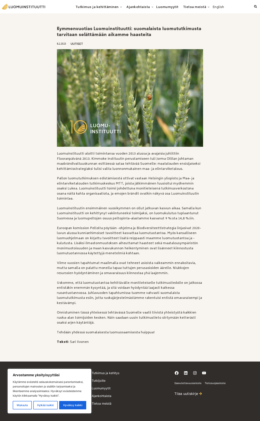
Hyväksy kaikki (72, 405)
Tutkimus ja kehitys (105, 373)
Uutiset (77, 44)
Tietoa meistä (101, 403)
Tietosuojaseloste (215, 383)
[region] (49, 391)
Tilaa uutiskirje (186, 394)
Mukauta (22, 405)
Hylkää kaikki (45, 405)
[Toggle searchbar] (255, 6)
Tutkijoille (98, 381)
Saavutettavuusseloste (188, 383)
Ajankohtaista (101, 396)
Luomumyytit (101, 388)
